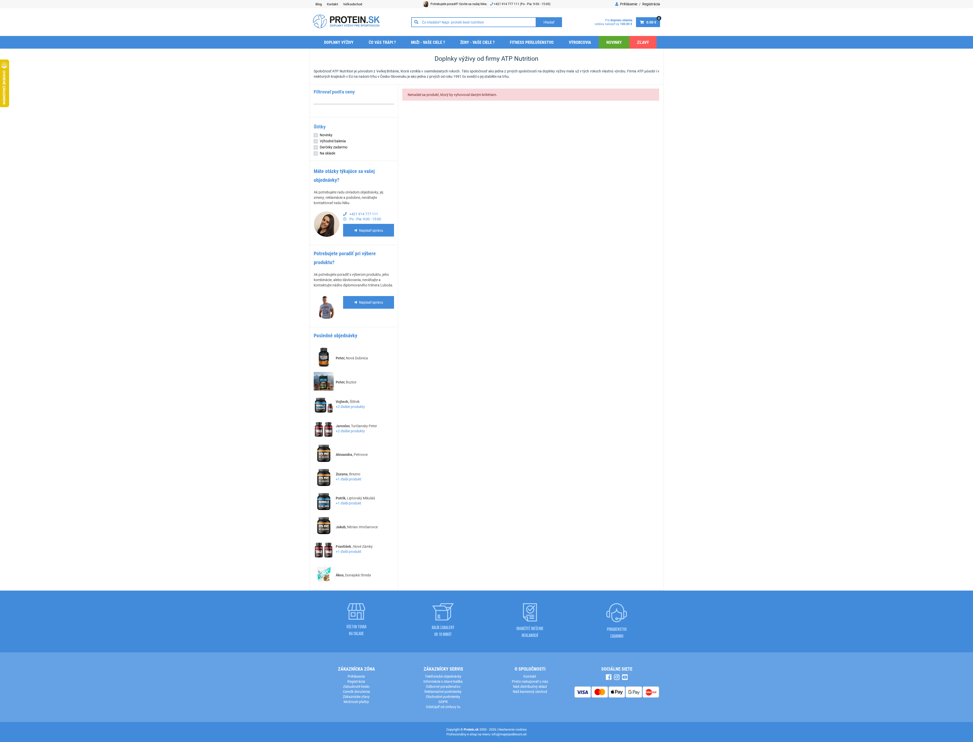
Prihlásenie (628, 4)
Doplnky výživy (338, 42)
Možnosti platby (356, 701)
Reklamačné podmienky (443, 691)
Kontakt (332, 4)
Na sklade (327, 153)
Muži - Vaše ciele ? (428, 42)
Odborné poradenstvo (443, 686)
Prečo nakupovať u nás (530, 681)
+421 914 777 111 (507, 4)
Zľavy (643, 42)
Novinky (614, 42)
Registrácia (651, 4)
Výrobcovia (580, 42)
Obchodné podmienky (443, 696)
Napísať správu (371, 230)
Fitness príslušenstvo (532, 42)
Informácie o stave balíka (443, 681)
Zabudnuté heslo (356, 686)
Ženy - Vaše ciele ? (477, 42)
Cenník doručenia (356, 691)
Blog (318, 4)
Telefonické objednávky (443, 676)
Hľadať (549, 22)
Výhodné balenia (333, 141)
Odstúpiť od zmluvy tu (443, 706)
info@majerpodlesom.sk (509, 734)
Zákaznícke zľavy (356, 696)
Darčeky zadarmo (333, 147)
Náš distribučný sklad (530, 686)
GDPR (443, 701)
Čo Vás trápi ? (382, 42)
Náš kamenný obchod (530, 691)
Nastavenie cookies (512, 729)
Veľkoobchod (352, 4)
